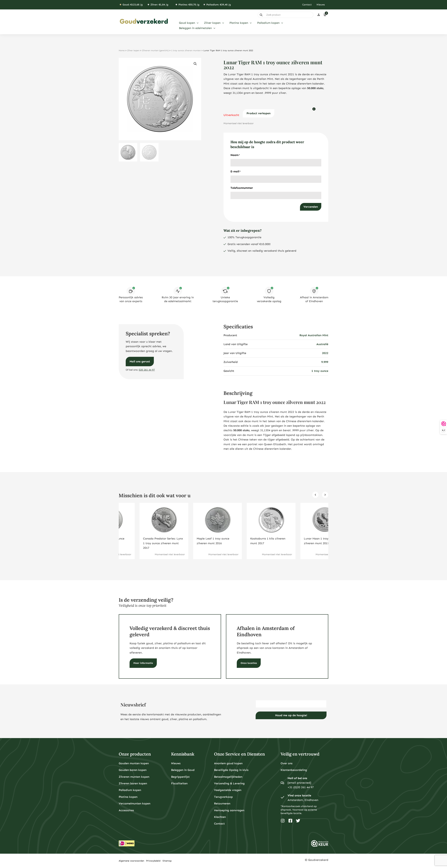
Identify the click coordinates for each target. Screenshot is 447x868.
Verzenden (310, 206)
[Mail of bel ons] (282, 783)
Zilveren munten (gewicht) (155, 50)
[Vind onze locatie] (282, 798)
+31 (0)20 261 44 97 (301, 787)
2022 (325, 353)
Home (122, 50)
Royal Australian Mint (313, 335)
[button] (197, 22)
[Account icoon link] (318, 14)
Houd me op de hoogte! (291, 715)
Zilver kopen (133, 50)
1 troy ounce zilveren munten (186, 50)
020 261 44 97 (147, 369)
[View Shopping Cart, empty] (324, 14)
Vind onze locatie (299, 795)
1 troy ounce (320, 371)
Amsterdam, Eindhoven (303, 800)
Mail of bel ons (297, 778)
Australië (322, 344)
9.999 (324, 362)
